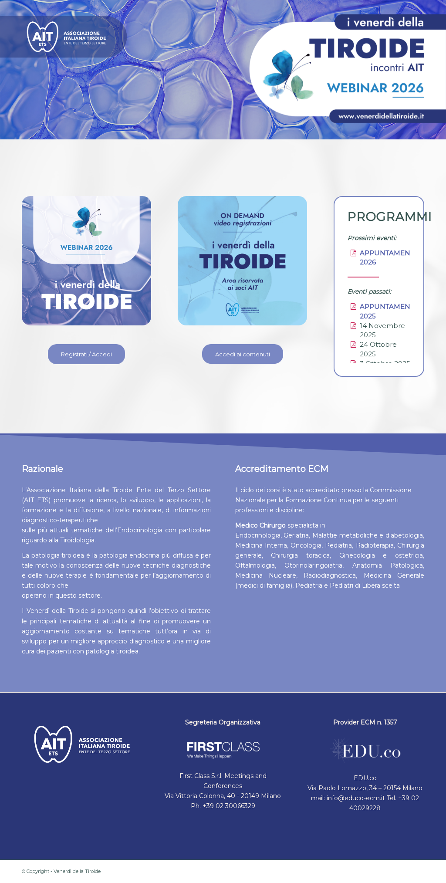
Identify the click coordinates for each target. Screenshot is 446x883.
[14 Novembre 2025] (353, 326)
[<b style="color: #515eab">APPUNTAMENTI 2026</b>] (353, 253)
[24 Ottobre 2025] (353, 344)
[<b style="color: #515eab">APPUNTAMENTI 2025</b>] (353, 306)
